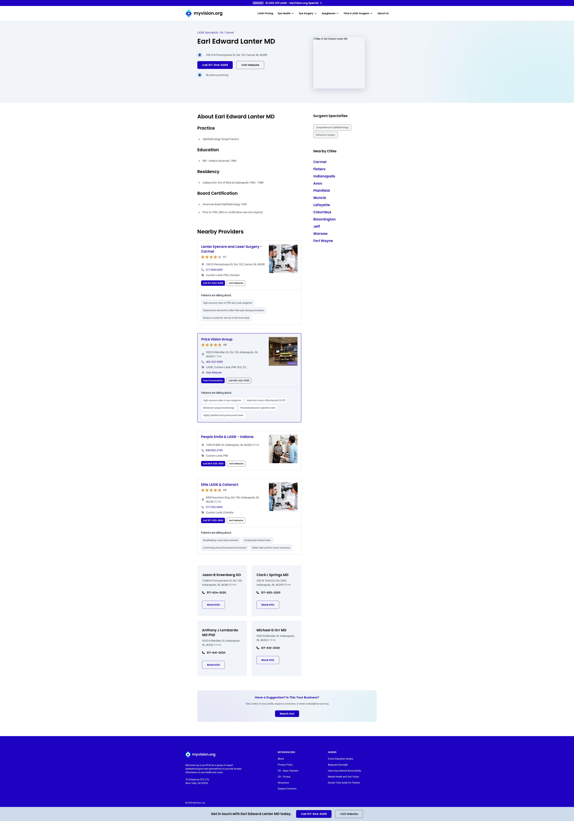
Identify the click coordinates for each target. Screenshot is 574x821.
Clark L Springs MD (272, 575)
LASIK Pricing (265, 13)
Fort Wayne (323, 241)
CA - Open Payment (288, 770)
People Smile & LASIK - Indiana (227, 436)
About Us (383, 13)
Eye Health (284, 13)
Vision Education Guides (340, 758)
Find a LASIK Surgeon (356, 13)
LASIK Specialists (207, 32)
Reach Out (287, 713)
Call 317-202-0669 (213, 520)
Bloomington (324, 219)
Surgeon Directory (287, 788)
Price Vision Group (216, 339)
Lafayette (321, 205)
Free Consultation (213, 380)
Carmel (229, 32)
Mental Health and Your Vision (343, 776)
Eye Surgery (306, 13)
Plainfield (321, 190)
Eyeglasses (328, 13)
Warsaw (320, 233)
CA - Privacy (284, 776)
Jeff (316, 226)
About (281, 758)
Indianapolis (324, 176)
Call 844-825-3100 (213, 463)
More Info (216, 605)
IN (221, 32)
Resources (283, 782)
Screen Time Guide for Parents (344, 782)
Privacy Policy (285, 764)
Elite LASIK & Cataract (219, 484)
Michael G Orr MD (271, 630)
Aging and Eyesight (338, 764)
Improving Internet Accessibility (344, 770)
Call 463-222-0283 (238, 380)
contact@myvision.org (317, 703)
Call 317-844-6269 (314, 814)
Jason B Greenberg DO (221, 575)
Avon (317, 183)
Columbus (322, 212)
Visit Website (349, 814)
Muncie (319, 197)
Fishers (319, 169)
